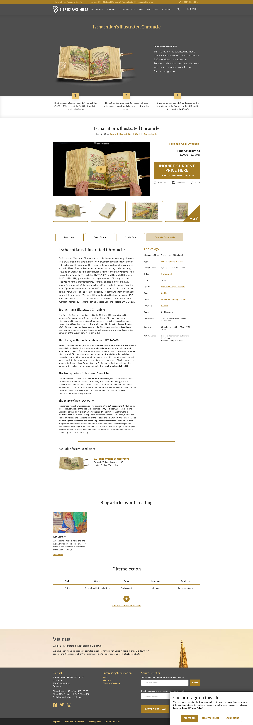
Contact (167, 9)
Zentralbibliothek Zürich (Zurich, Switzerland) (133, 134)
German (164, 306)
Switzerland (166, 274)
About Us (152, 9)
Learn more (232, 718)
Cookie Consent (112, 721)
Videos (111, 9)
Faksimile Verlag (185, 588)
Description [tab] (69, 237)
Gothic (164, 293)
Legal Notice (179, 708)
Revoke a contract (155, 709)
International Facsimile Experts (68, 2)
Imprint (56, 721)
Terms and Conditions (74, 721)
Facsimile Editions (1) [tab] (165, 237)
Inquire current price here (177, 170)
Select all (190, 718)
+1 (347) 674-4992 (189, 2)
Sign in (193, 9)
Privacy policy (94, 721)
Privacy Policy (195, 708)
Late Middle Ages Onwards (173, 287)
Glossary (107, 680)
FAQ (105, 677)
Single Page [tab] (130, 237)
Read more (58, 554)
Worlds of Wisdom (131, 9)
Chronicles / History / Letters (173, 299)
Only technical (210, 718)
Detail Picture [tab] (100, 237)
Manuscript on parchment (172, 261)
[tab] (74, 464)
